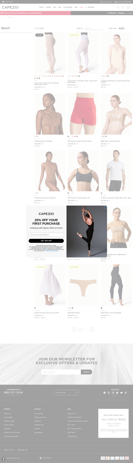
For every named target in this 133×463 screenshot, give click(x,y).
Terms (56, 250)
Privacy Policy (49, 250)
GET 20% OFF (46, 241)
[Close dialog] (105, 207)
